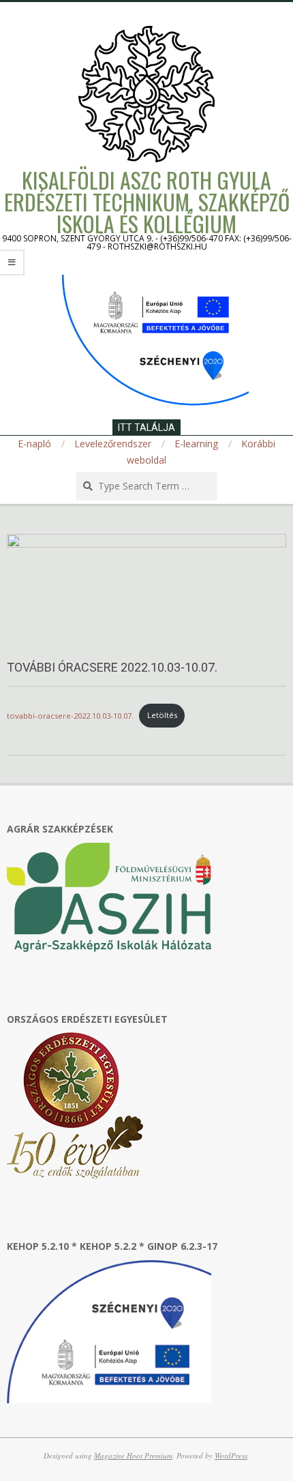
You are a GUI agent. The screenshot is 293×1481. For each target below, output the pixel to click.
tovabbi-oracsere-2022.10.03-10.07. (70, 715)
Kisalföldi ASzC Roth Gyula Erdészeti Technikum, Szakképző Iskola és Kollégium (147, 201)
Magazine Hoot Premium (133, 1455)
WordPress (231, 1455)
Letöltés (162, 715)
